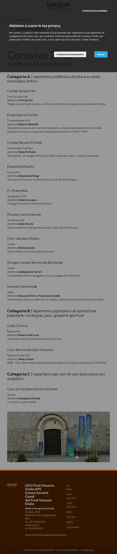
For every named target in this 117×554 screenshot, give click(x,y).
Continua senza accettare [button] (94, 10)
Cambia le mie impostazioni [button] (70, 54)
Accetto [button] (101, 54)
